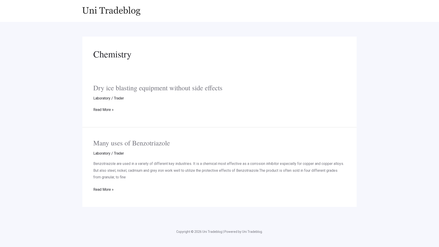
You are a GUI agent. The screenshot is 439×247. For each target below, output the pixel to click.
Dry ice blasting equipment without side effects (157, 87)
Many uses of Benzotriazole (131, 142)
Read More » (103, 109)
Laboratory (101, 98)
